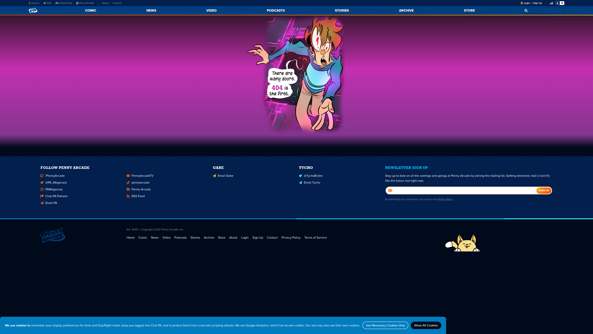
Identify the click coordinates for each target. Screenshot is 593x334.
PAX (49, 3)
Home (131, 237)
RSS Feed (138, 196)
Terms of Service (315, 237)
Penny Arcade (141, 189)
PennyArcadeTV (142, 175)
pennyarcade (140, 182)
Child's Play (65, 3)
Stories (195, 237)
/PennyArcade (55, 175)
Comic (143, 237)
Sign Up (537, 3)
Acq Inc (35, 3)
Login (527, 3)
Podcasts (180, 237)
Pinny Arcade (86, 3)
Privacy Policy (445, 199)
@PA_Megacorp (56, 182)
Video (166, 237)
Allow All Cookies (426, 325)
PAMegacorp (54, 189)
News (155, 237)
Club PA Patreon (56, 196)
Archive (209, 237)
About (105, 3)
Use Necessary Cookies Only (385, 325)
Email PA (51, 203)
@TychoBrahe (313, 175)
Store (221, 237)
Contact (117, 3)
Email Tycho (312, 182)
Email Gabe (225, 175)
